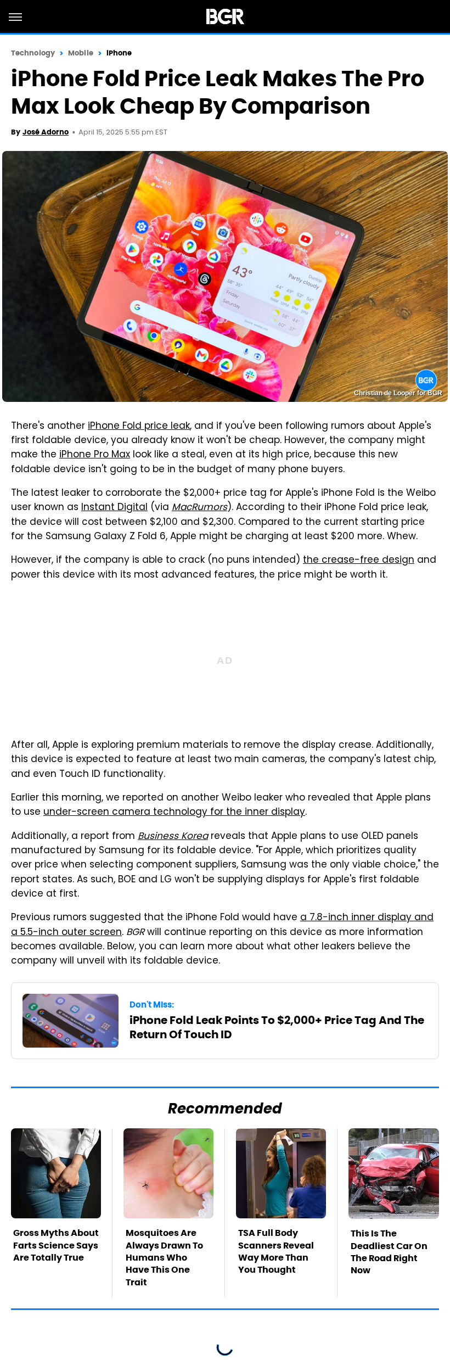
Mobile (80, 53)
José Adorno (45, 132)
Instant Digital (114, 508)
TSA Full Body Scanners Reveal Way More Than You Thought (276, 1251)
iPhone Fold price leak (139, 426)
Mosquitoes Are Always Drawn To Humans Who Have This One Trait (164, 1257)
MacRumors (199, 508)
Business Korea (173, 836)
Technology (33, 53)
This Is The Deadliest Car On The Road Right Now (389, 1252)
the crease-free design (358, 560)
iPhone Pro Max (94, 455)
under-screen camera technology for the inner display (174, 812)
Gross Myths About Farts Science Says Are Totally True (56, 1245)
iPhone (119, 53)
